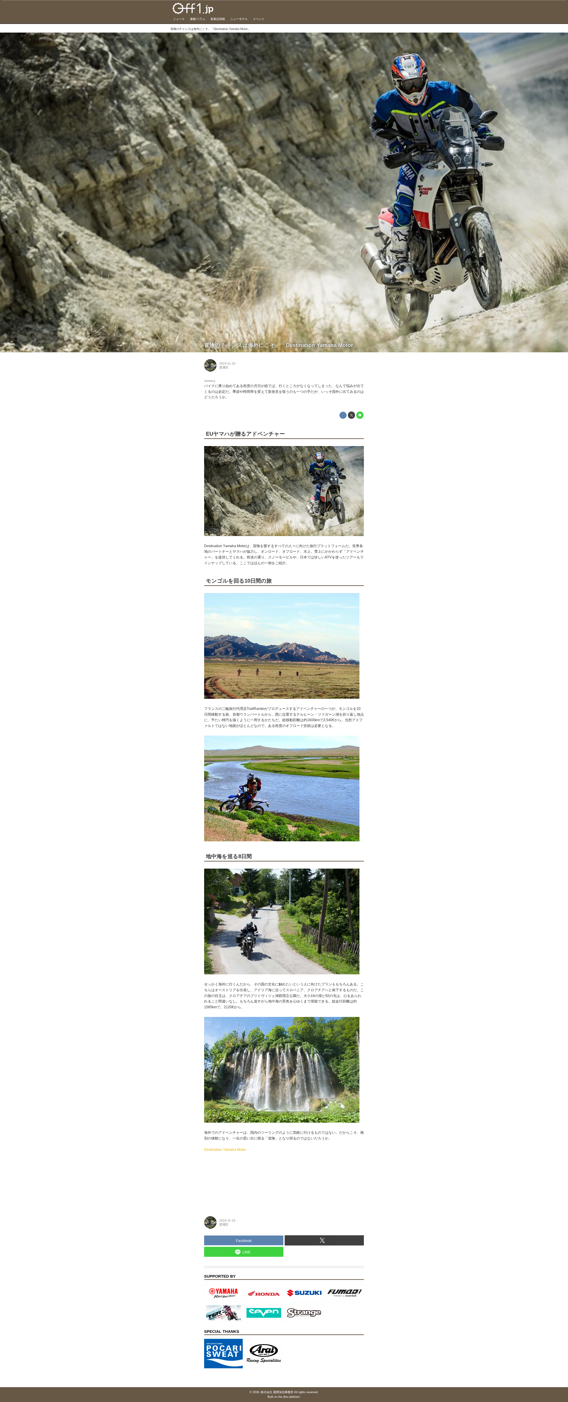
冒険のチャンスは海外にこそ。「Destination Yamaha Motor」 (281, 345)
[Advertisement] (237, 1180)
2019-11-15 (227, 363)
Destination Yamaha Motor (225, 1149)
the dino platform (289, 1396)
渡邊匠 (224, 367)
